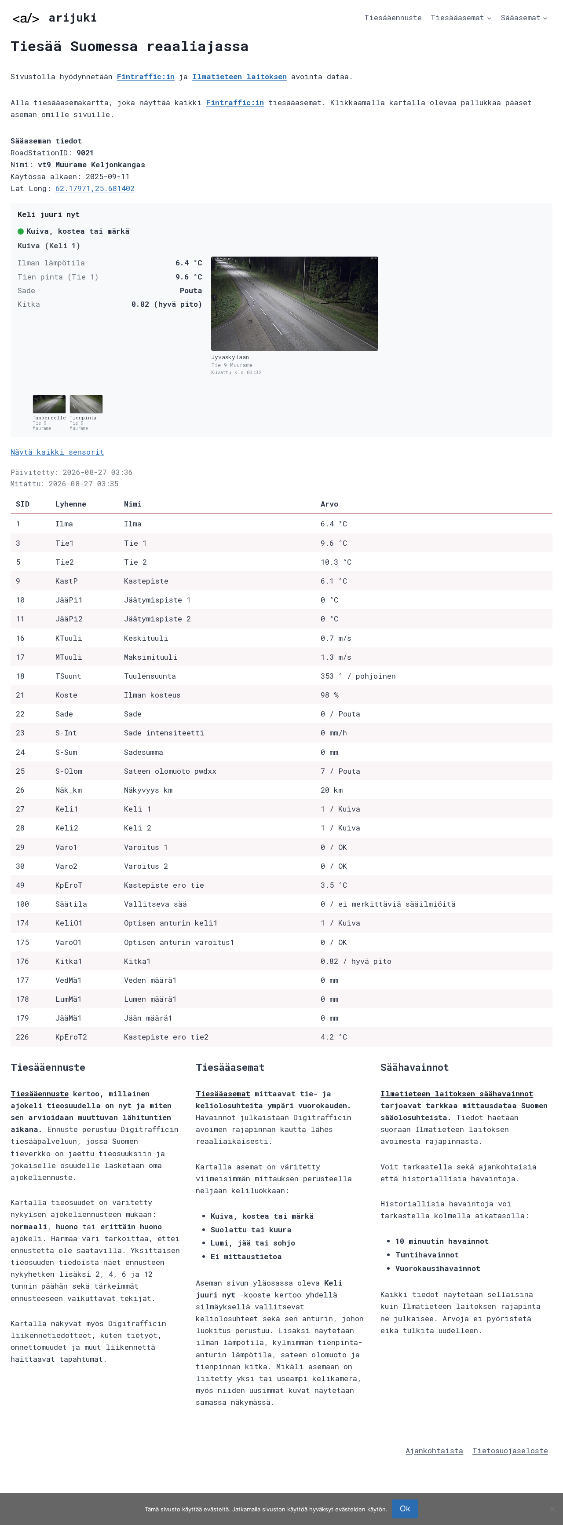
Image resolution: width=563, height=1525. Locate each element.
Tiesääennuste (393, 17)
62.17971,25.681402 (95, 188)
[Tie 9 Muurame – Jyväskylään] (294, 304)
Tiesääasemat (223, 1093)
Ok (405, 1508)
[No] (552, 1508)
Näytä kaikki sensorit (57, 452)
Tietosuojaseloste (510, 1450)
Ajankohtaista (434, 1450)
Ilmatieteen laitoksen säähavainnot (456, 1093)
